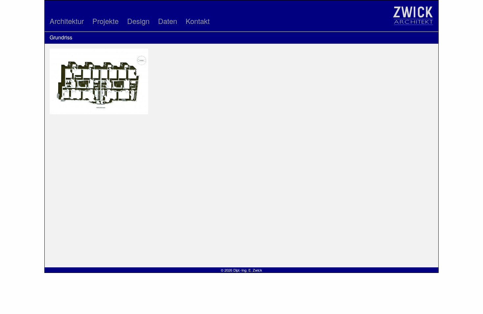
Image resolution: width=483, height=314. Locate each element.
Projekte (105, 21)
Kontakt (198, 21)
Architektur (67, 21)
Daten (167, 21)
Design (138, 21)
